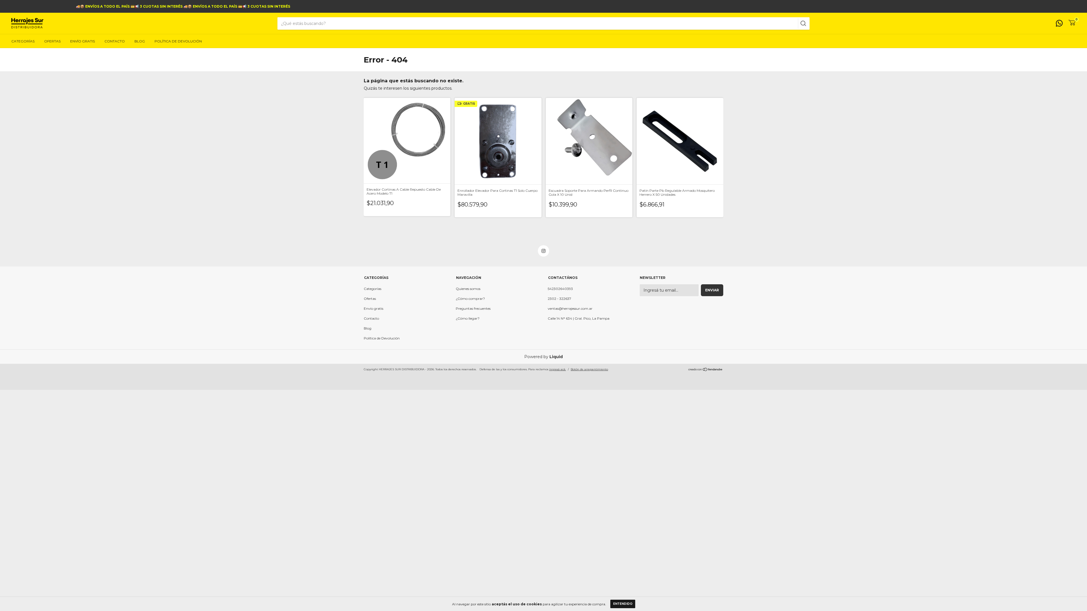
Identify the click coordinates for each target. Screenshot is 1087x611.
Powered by (543, 356)
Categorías (23, 41)
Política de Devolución (178, 41)
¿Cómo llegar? (468, 318)
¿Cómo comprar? (470, 298)
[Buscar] (803, 23)
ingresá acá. (557, 369)
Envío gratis (82, 41)
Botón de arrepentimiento (589, 369)
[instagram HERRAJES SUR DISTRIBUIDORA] (543, 251)
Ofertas (52, 41)
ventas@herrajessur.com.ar (570, 308)
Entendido (622, 604)
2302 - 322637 (559, 298)
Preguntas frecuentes (473, 308)
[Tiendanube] (705, 370)
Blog (139, 41)
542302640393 (560, 289)
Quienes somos (468, 289)
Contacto (114, 41)
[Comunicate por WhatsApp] (1059, 24)
